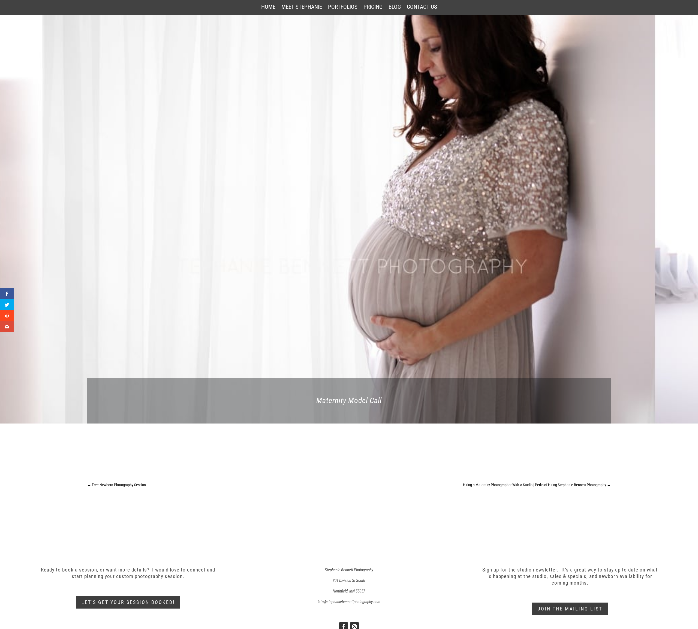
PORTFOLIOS (342, 7)
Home (268, 7)
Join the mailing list (570, 609)
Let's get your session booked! (128, 602)
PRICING (373, 7)
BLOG (395, 7)
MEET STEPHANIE (301, 7)
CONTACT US (422, 7)
